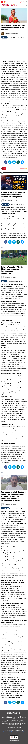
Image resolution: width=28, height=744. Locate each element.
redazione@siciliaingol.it (18, 730)
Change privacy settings (14, 740)
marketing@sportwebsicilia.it (18, 732)
